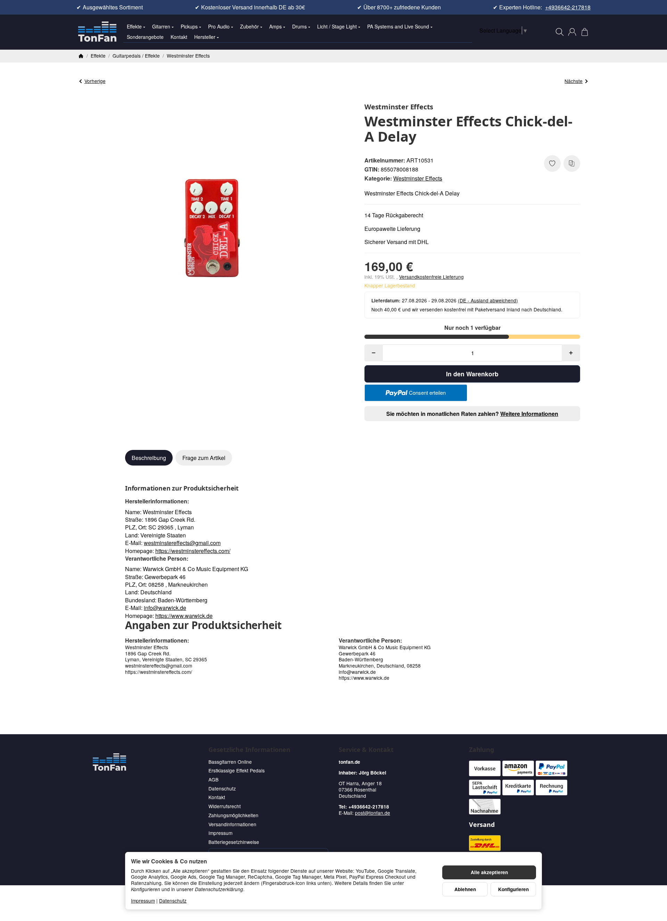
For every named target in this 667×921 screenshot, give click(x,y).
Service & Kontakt (366, 749)
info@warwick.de (165, 608)
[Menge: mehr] (571, 352)
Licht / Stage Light (337, 26)
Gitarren (161, 26)
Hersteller (204, 36)
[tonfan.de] (109, 762)
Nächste (574, 80)
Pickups (189, 26)
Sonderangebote (145, 36)
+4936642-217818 (568, 7)
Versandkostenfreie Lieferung (431, 276)
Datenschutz (173, 900)
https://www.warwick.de (184, 616)
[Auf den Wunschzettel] (552, 163)
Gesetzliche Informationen (249, 749)
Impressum (143, 900)
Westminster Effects (417, 178)
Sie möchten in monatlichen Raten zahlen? (472, 414)
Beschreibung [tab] (149, 458)
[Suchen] (559, 32)
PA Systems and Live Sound (398, 26)
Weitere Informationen (529, 414)
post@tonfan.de (372, 812)
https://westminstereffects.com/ (192, 551)
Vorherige (95, 80)
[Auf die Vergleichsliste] (571, 163)
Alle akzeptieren (489, 872)
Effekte (134, 26)
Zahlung (481, 749)
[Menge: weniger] (373, 352)
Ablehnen (465, 889)
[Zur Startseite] (97, 32)
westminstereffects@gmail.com (182, 543)
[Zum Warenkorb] (584, 32)
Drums (299, 26)
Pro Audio (219, 26)
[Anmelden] (572, 32)
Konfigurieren (513, 889)
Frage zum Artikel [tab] (203, 458)
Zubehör (249, 26)
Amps (275, 26)
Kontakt (179, 36)
